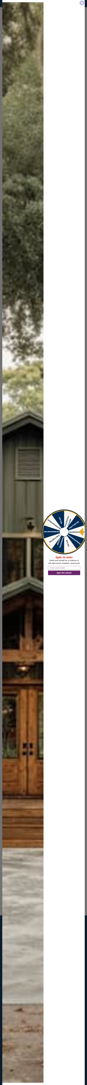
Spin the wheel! (64, 573)
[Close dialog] (82, 3)
